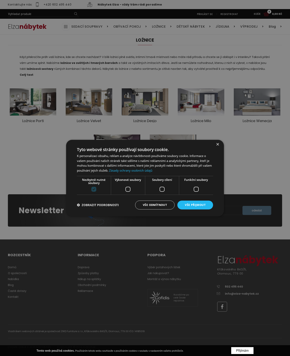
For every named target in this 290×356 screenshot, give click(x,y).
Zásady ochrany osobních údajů (130, 170)
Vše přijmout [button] (195, 205)
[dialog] (145, 178)
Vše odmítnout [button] (155, 205)
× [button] (217, 144)
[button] (98, 205)
